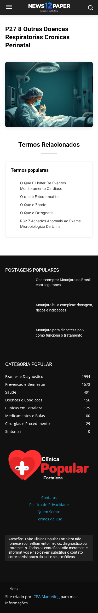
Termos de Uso (49, 518)
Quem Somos (49, 511)
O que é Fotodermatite (39, 196)
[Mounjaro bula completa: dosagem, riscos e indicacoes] (18, 313)
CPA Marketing (46, 596)
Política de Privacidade (49, 504)
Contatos (49, 497)
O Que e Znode (33, 204)
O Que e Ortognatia (37, 213)
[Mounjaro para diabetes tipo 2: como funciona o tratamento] (18, 338)
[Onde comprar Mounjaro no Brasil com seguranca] (18, 288)
